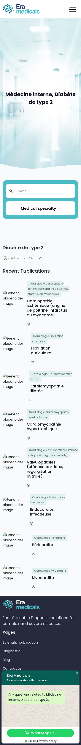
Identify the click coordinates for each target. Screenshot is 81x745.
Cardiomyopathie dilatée (46, 388)
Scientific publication (20, 642)
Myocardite (43, 577)
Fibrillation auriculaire (41, 350)
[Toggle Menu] (72, 9)
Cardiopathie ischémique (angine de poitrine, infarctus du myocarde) (47, 308)
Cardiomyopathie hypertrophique (44, 426)
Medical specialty (39, 208)
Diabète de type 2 (23, 248)
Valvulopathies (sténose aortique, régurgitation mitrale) (45, 469)
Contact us (12, 668)
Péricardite (42, 544)
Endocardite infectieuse (42, 512)
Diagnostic (12, 651)
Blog (6, 659)
